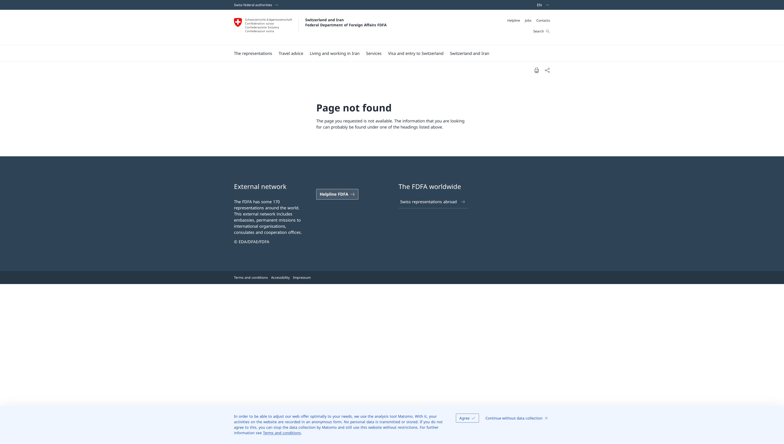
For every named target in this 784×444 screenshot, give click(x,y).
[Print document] (536, 70)
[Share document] (547, 70)
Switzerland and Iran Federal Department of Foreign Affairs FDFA (345, 22)
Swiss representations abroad (428, 201)
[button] (253, 53)
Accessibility (280, 277)
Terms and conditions (282, 432)
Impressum (302, 277)
